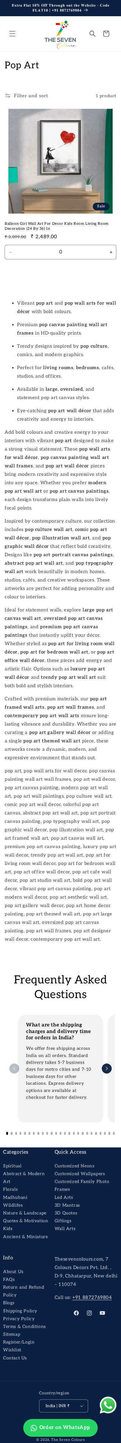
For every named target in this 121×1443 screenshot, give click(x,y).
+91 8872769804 (92, 1297)
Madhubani (15, 1197)
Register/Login (18, 1342)
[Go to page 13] (60, 1133)
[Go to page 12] (56, 1133)
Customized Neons (75, 1166)
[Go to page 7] (34, 1133)
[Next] (107, 1069)
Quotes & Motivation (25, 1220)
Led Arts (64, 1197)
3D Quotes (66, 1213)
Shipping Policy (20, 1311)
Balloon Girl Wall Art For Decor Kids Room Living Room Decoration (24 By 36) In (57, 226)
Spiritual (12, 1166)
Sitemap (11, 1334)
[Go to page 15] (69, 1133)
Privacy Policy (18, 1318)
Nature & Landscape (25, 1213)
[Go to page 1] (7, 1133)
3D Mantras (67, 1205)
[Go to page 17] (78, 1133)
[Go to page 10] (47, 1133)
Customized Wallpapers (80, 1173)
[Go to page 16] (74, 1133)
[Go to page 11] (51, 1133)
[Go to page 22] (100, 1133)
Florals (10, 1189)
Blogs (9, 1302)
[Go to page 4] (20, 1133)
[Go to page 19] (87, 1133)
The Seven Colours (68, 1440)
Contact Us (15, 1358)
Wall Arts (65, 1228)
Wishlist (12, 1350)
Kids (7, 1228)
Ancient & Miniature (25, 1236)
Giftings (63, 1220)
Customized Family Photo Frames (82, 1185)
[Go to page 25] (114, 1133)
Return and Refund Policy (23, 1291)
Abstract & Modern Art (24, 1177)
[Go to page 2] (11, 1133)
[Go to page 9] (43, 1133)
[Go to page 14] (65, 1133)
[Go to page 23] (105, 1133)
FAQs (9, 1279)
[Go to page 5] (25, 1133)
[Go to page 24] (109, 1133)
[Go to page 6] (29, 1133)
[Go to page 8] (38, 1133)
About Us (13, 1271)
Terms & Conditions (24, 1326)
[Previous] (14, 1069)
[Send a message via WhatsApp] (108, 1405)
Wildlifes (13, 1205)
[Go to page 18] (82, 1133)
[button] (12, 34)
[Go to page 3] (16, 1133)
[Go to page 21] (96, 1133)
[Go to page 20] (91, 1133)
